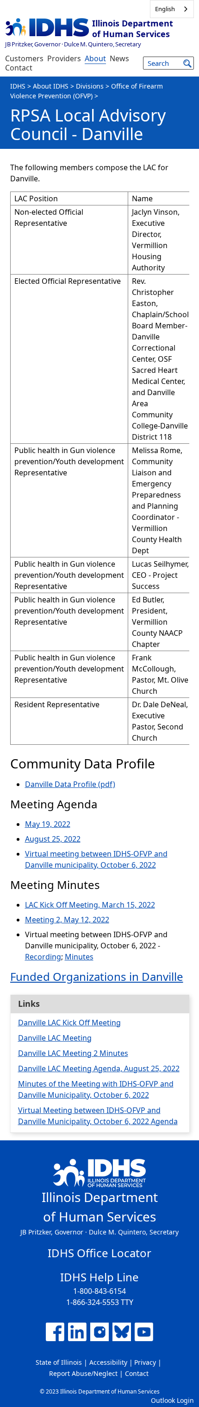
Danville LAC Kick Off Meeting (69, 1022)
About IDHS (50, 86)
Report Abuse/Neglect (83, 1373)
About (95, 58)
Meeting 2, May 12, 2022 (67, 920)
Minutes (79, 957)
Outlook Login (172, 1400)
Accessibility (108, 1362)
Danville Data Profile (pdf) (70, 784)
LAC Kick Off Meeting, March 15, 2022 (90, 905)
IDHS (17, 86)
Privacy (145, 1362)
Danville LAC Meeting (55, 1038)
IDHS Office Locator (99, 1252)
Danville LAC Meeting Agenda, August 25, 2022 (99, 1068)
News (119, 58)
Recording (43, 957)
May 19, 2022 (47, 824)
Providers (64, 58)
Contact (18, 68)
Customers (24, 58)
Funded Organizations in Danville (96, 976)
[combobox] (172, 9)
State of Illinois (59, 1362)
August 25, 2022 (53, 839)
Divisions (90, 86)
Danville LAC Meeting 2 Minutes (73, 1053)
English (165, 9)
